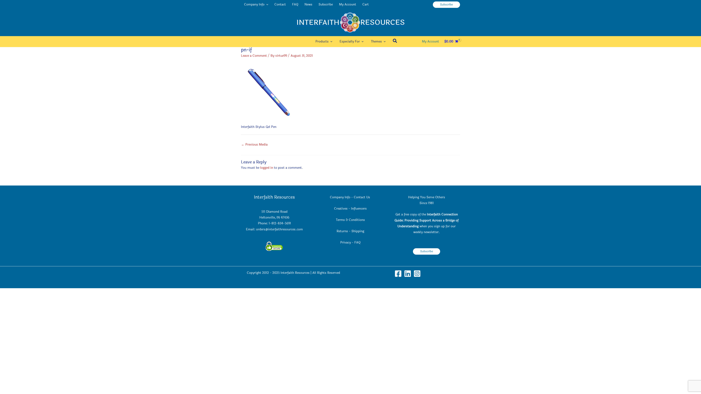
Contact (280, 4)
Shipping (357, 231)
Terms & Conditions (350, 219)
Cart (365, 4)
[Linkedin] (407, 273)
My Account (347, 4)
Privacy (345, 242)
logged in (266, 167)
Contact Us (362, 197)
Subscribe (326, 4)
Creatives (341, 208)
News (308, 4)
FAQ (295, 4)
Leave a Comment (254, 55)
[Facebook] (398, 273)
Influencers (359, 208)
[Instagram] (417, 273)
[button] (266, 4)
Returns (342, 231)
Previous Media (254, 144)
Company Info (254, 4)
